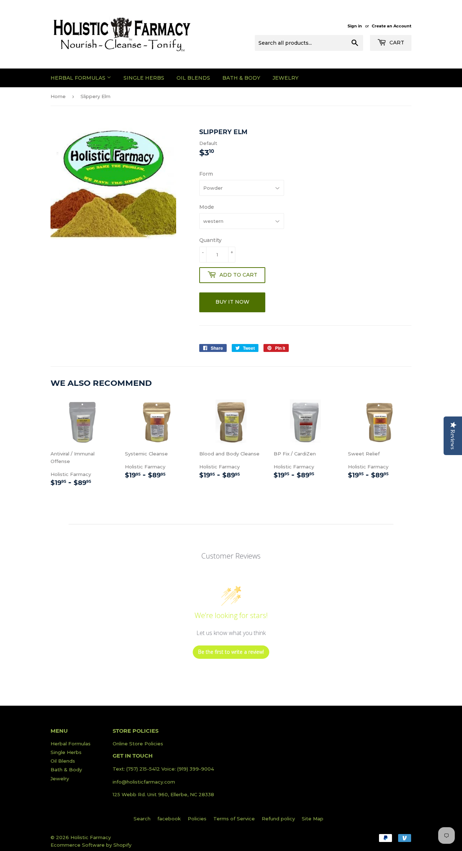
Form (206, 174)
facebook (169, 818)
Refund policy (278, 818)
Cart (396, 42)
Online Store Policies (138, 743)
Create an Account (391, 25)
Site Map (312, 818)
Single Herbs (143, 78)
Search (142, 818)
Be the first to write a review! (231, 651)
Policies (197, 818)
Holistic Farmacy (82, 469)
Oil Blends (193, 78)
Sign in (355, 25)
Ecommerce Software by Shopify (91, 845)
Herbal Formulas (79, 78)
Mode (206, 207)
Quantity (210, 240)
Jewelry (285, 78)
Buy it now (232, 302)
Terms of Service (234, 818)
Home (58, 96)
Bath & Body (241, 78)
